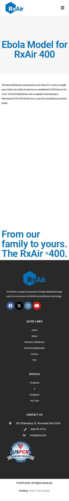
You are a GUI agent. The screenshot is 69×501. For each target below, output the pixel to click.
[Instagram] (28, 306)
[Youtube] (37, 306)
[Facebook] (10, 306)
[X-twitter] (19, 306)
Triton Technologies (39, 490)
